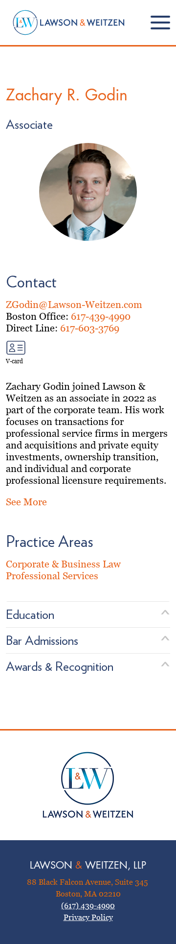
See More (26, 502)
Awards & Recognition (59, 666)
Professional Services (52, 576)
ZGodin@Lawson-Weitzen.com (74, 304)
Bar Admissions (42, 640)
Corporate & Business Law (63, 564)
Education (30, 614)
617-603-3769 (89, 328)
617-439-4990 (101, 316)
